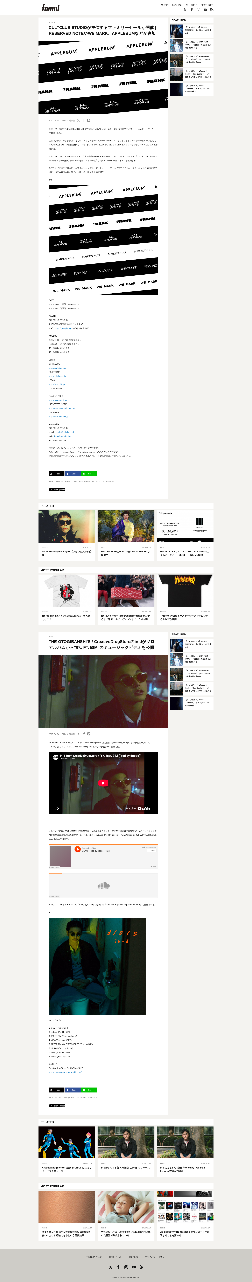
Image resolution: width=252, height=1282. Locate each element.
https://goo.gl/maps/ (64, 328)
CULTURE (191, 5)
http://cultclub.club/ (57, 376)
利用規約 (133, 1257)
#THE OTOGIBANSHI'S (86, 1097)
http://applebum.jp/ (57, 368)
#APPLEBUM (71, 481)
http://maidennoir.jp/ (58, 400)
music (51, 636)
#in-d (51, 1097)
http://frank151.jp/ (57, 384)
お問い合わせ (115, 1257)
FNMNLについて (93, 1257)
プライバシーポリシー (156, 1257)
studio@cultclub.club (64, 432)
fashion (52, 22)
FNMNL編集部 (68, 120)
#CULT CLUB (98, 481)
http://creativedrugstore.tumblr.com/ (65, 1072)
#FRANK (110, 481)
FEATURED (207, 5)
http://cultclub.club (62, 436)
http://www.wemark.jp (58, 416)
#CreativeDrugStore (64, 1097)
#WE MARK (84, 481)
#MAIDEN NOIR (56, 481)
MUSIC (165, 5)
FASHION (177, 5)
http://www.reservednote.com (62, 408)
